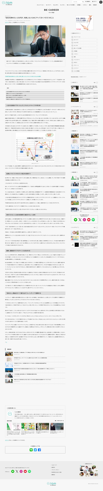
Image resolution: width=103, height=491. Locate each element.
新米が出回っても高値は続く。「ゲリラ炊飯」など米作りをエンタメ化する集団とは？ (29, 352)
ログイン (7, 22)
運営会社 (53, 467)
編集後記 (53, 474)
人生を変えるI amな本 (83, 180)
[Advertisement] (35, 395)
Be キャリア (76, 39)
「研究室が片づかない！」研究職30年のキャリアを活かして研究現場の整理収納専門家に (30, 363)
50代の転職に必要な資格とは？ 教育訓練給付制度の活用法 (25, 374)
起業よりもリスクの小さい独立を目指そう (14, 93)
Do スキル (76, 45)
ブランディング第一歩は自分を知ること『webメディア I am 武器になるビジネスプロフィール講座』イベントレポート (89, 122)
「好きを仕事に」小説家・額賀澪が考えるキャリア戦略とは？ (42, 432)
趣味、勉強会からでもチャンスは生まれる (14, 97)
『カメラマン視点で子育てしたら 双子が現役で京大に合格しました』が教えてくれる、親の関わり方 (28, 433)
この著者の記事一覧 (60, 420)
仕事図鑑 (75, 51)
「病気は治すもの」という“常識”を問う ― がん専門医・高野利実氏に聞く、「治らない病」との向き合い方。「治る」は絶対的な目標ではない (89, 196)
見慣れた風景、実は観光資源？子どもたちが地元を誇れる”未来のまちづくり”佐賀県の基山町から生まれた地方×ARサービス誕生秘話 (88, 244)
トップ (6, 20)
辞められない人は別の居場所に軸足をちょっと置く (16, 95)
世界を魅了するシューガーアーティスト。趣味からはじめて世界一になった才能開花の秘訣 (30, 357)
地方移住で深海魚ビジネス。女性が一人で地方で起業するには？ (56, 432)
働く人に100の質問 (77, 48)
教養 (80, 192)
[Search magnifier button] (83, 2)
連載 (75, 56)
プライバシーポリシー (55, 469)
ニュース (81, 101)
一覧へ (94, 82)
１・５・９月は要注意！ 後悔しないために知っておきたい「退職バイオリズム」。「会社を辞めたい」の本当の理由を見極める (89, 184)
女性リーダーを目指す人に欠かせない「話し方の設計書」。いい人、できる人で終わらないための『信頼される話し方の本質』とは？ (13, 434)
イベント (81, 90)
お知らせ (75, 62)
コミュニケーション (77, 36)
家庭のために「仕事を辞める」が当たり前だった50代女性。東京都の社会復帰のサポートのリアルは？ (32, 379)
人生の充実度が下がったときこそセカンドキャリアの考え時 (18, 91)
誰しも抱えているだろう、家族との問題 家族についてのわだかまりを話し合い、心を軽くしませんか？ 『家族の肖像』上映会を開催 (88, 87)
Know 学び (76, 42)
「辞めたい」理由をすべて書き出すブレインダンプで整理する (18, 99)
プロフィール (76, 65)
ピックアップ (76, 68)
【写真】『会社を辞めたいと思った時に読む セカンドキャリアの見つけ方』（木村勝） (23, 76)
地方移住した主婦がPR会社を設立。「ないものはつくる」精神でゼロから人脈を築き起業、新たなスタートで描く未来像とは (89, 238)
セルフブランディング (83, 125)
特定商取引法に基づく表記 (56, 472)
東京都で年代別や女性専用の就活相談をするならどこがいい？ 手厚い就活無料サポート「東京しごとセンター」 (34, 368)
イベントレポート (77, 59)
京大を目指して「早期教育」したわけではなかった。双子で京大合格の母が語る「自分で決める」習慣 (88, 202)
